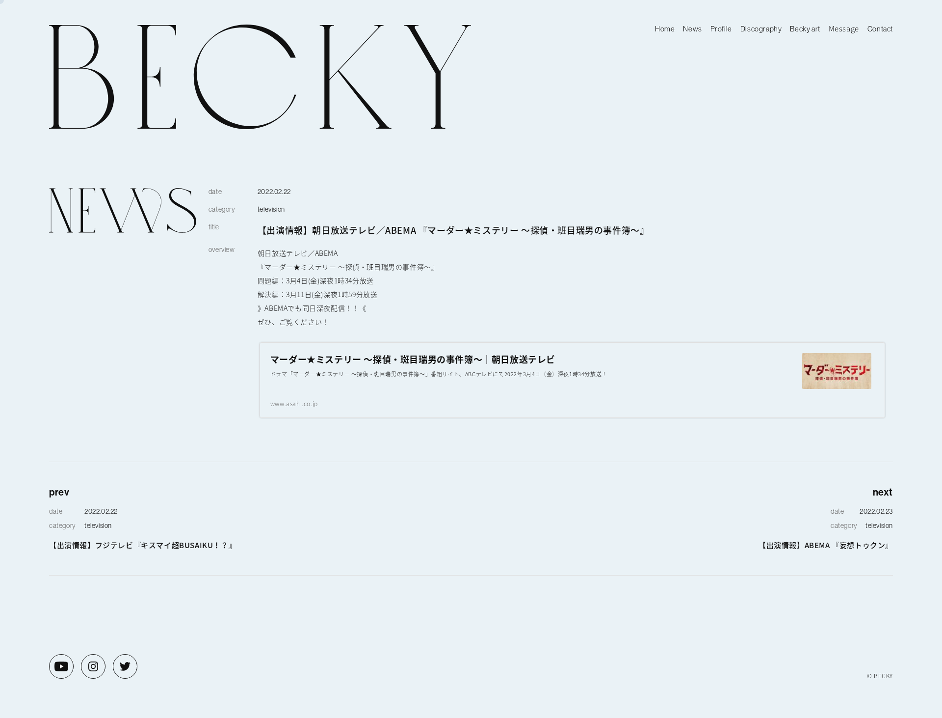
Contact (880, 28)
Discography (761, 28)
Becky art (805, 28)
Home (665, 28)
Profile (721, 28)
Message (844, 28)
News (692, 28)
